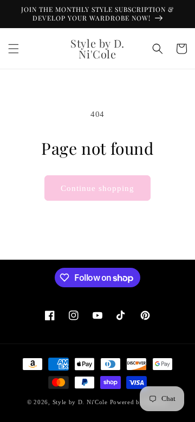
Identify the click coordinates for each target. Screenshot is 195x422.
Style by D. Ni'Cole (81, 402)
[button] (13, 49)
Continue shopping (97, 188)
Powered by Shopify (139, 402)
